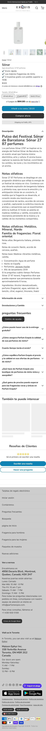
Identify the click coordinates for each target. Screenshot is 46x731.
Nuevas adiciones (10, 553)
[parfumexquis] (23, 8)
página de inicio (9, 525)
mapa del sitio (38, 705)
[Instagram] (6, 686)
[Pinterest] (13, 686)
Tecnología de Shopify (9, 726)
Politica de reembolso (36, 699)
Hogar (4, 60)
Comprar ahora (23, 116)
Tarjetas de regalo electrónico (16, 491)
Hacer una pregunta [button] (23, 470)
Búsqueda (6, 518)
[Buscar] (35, 7)
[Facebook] (10, 686)
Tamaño (10, 92)
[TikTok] (3, 686)
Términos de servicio (21, 699)
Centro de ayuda (13, 319)
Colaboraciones (7, 699)
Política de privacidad (22, 702)
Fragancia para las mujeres (14, 539)
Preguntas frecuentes (12, 512)
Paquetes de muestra (12, 546)
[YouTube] (20, 686)
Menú (4, 8)
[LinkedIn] (17, 686)
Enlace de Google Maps (12, 621)
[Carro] (41, 8)
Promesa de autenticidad (10, 705)
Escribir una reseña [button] (23, 463)
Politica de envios (8, 702)
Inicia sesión (8, 709)
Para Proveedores (26, 705)
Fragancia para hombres (13, 532)
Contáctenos (8, 505)
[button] (23, 101)
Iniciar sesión (8, 498)
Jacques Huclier (22, 266)
